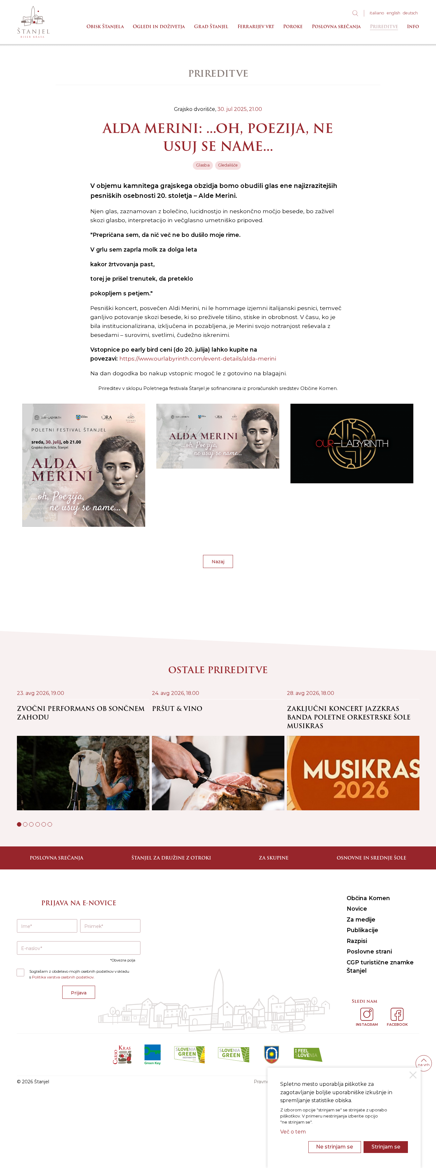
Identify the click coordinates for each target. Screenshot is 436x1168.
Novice (357, 908)
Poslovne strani (369, 951)
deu (410, 13)
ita (377, 13)
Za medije (361, 919)
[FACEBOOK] (397, 1014)
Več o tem (293, 1132)
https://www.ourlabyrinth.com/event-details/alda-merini (197, 358)
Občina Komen (368, 898)
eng (393, 13)
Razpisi (357, 941)
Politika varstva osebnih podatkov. (63, 977)
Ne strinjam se (334, 1147)
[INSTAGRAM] (366, 1014)
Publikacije (362, 930)
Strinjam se (386, 1147)
